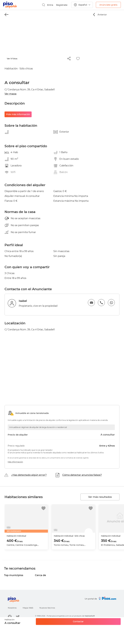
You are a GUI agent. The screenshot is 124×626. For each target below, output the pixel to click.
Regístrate (61, 5)
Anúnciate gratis (108, 4)
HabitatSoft (90, 616)
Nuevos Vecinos (47, 608)
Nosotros (12, 608)
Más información (15, 462)
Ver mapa (10, 93)
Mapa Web (28, 608)
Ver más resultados (100, 497)
